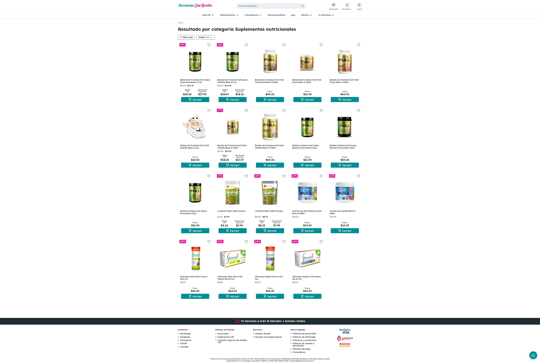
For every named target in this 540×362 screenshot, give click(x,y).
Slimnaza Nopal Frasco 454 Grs (269, 277)
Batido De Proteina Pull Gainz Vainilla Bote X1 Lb (233, 81)
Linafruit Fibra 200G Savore (232, 211)
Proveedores (299, 352)
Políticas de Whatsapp (304, 337)
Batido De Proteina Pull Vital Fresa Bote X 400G (306, 81)
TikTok (183, 343)
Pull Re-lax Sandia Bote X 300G (343, 212)
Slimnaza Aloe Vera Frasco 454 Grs (193, 277)
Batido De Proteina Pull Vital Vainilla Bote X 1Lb (194, 146)
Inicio (180, 23)
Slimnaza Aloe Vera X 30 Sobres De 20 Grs (230, 277)
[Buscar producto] (303, 6)
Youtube (184, 347)
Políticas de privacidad (304, 333)
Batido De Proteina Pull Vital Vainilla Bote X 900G (269, 146)
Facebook (185, 337)
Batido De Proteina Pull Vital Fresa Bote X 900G (344, 81)
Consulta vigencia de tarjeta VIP (232, 341)
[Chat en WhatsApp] (533, 355)
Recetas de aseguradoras (268, 337)
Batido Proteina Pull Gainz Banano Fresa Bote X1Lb (305, 146)
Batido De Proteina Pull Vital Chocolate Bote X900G (269, 81)
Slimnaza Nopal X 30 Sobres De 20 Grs (306, 277)
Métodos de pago (301, 349)
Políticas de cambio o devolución (303, 344)
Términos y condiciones (304, 340)
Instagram (185, 340)
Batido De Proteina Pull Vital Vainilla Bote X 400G (232, 146)
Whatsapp (185, 333)
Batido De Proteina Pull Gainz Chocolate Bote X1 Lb (195, 81)
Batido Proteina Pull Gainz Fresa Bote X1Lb (193, 212)
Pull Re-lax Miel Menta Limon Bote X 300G (307, 212)
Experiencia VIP (226, 337)
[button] (347, 6)
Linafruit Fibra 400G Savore (269, 211)
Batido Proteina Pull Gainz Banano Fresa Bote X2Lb (343, 146)
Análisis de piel (262, 333)
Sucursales (223, 333)
